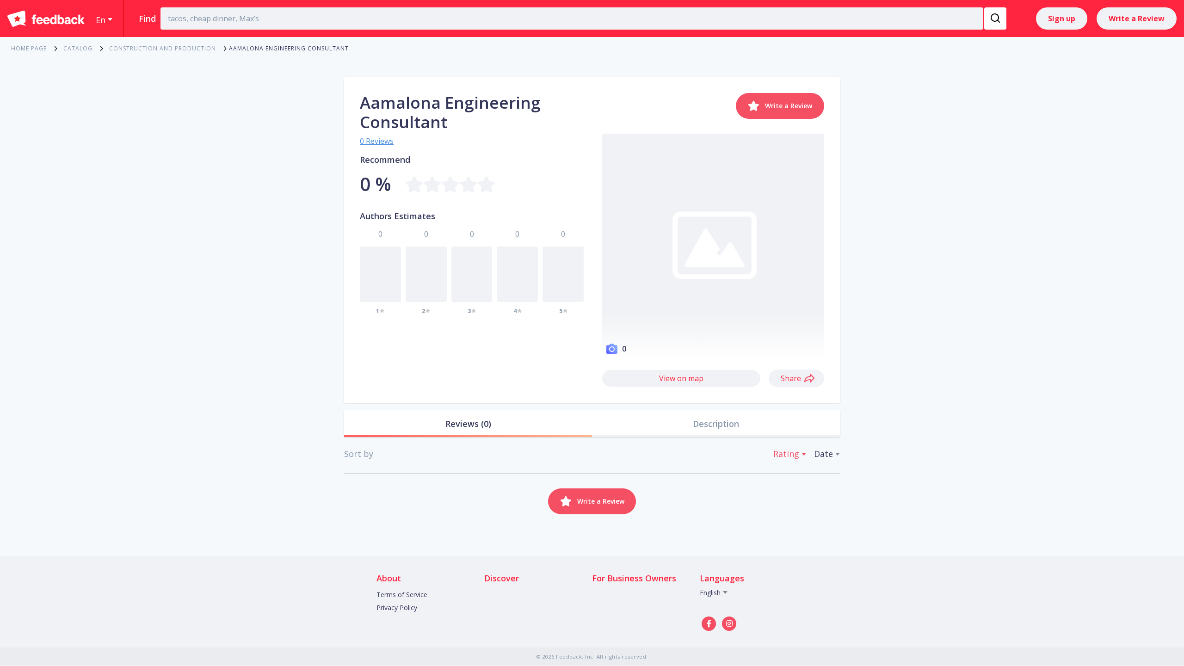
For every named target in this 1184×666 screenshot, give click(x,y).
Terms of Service (401, 594)
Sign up (1061, 18)
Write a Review (1137, 18)
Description (716, 423)
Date (823, 453)
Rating (786, 453)
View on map (681, 378)
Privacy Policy (396, 607)
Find (147, 18)
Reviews (468, 423)
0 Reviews (377, 141)
